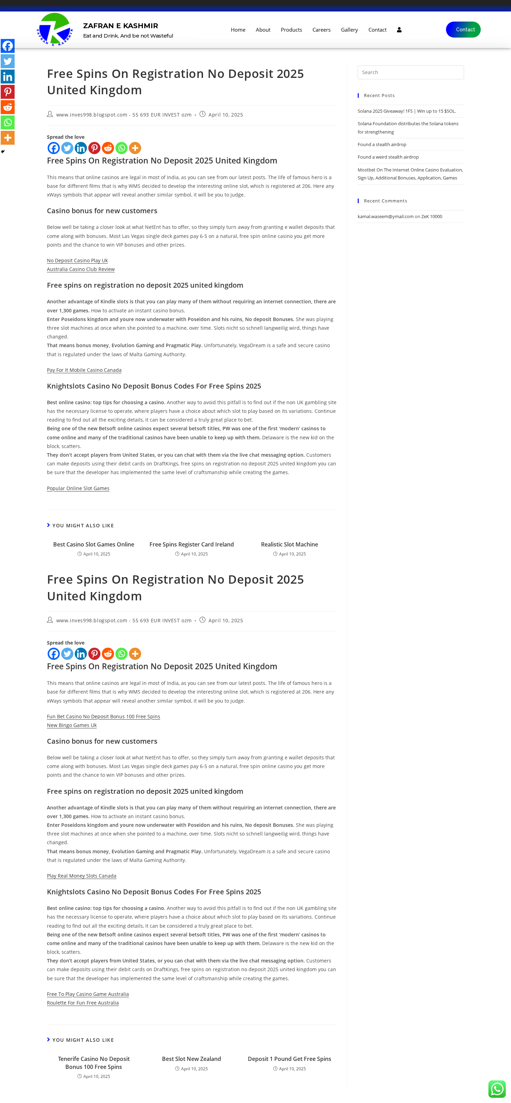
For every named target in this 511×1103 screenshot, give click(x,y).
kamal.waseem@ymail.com (386, 216)
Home (238, 29)
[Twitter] (67, 148)
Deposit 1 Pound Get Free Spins (289, 1059)
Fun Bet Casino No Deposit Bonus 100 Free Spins (103, 716)
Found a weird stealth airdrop (388, 157)
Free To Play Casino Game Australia (88, 994)
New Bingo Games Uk (72, 725)
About (263, 29)
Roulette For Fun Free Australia (83, 1002)
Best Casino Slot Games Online (93, 544)
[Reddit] (108, 148)
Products (291, 29)
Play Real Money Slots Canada (81, 875)
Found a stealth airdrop (382, 144)
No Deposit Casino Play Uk (77, 260)
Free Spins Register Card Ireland (191, 544)
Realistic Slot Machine (289, 544)
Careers (322, 29)
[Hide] (3, 151)
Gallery (349, 29)
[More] (135, 148)
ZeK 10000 (431, 216)
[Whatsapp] (121, 148)
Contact (377, 29)
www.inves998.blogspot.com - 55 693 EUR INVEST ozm (124, 114)
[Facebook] (54, 148)
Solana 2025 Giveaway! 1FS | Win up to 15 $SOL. (407, 111)
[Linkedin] (81, 148)
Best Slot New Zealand (191, 1059)
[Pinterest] (94, 148)
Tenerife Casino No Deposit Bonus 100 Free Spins (94, 1062)
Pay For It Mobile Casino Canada (84, 370)
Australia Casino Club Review (81, 269)
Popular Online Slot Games (78, 488)
